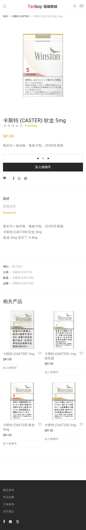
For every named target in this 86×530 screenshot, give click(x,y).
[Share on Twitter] (19, 179)
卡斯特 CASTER (20, 16)
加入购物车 (43, 167)
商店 (5, 16)
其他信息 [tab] (9, 206)
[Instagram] (10, 521)
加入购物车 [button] (10, 367)
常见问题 (8, 497)
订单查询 (8, 504)
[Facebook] (4, 521)
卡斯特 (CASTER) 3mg (60, 425)
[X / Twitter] (17, 521)
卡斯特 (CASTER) (23, 277)
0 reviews (31, 125)
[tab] (9, 214)
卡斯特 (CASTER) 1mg (18, 354)
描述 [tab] (6, 198)
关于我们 (8, 511)
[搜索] (76, 6)
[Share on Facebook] (13, 179)
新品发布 (8, 490)
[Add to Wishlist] (6, 178)
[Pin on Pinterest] (26, 179)
